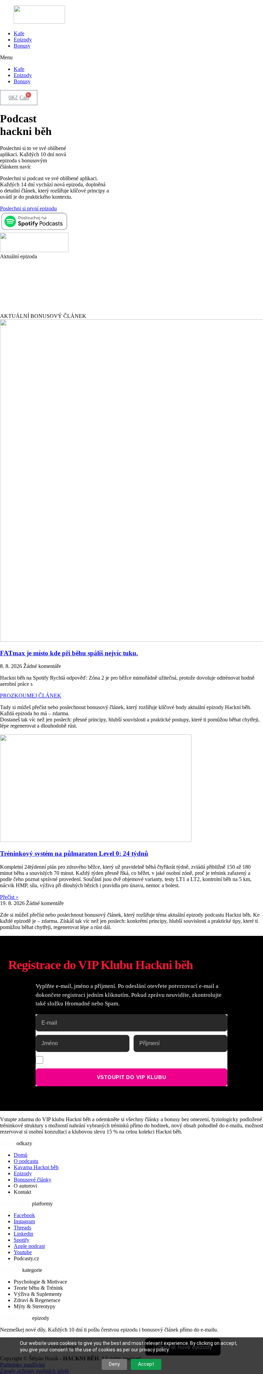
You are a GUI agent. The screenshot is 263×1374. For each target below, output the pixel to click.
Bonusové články (32, 1180)
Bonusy (22, 46)
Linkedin (23, 1234)
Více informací (198, 1059)
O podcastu (26, 1161)
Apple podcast (29, 1246)
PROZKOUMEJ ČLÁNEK (30, 695)
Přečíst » (9, 897)
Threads (22, 1227)
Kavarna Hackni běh (36, 1167)
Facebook (24, 1215)
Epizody (23, 39)
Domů (20, 1155)
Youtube (23, 1252)
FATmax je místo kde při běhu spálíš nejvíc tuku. (69, 653)
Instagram (24, 1221)
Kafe (19, 33)
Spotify (21, 1240)
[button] (131, 57)
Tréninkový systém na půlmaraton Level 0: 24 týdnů (74, 853)
